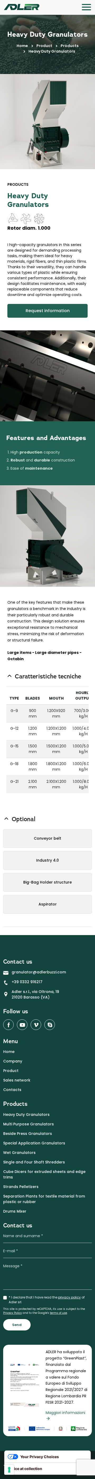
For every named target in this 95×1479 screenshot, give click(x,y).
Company (12, 1061)
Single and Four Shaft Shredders (34, 1162)
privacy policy (69, 1297)
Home (22, 45)
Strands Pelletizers (21, 1186)
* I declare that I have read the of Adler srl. (47, 1299)
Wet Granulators (19, 1152)
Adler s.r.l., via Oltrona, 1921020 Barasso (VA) (35, 994)
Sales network (16, 1080)
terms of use (58, 1313)
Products (70, 45)
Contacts (12, 1089)
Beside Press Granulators (27, 1133)
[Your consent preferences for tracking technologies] (9, 1470)
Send (17, 1324)
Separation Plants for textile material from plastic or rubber (44, 1199)
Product (44, 45)
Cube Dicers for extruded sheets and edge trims (44, 1174)
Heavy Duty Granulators (26, 1114)
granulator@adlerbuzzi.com (39, 972)
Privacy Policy (12, 1313)
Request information (48, 311)
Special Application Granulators (34, 1143)
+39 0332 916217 (27, 982)
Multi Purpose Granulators (28, 1124)
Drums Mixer (14, 1211)
